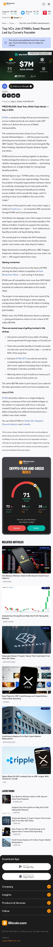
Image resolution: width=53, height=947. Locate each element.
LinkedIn (26, 424)
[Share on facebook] (4, 95)
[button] (30, 86)
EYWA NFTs (21, 358)
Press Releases (13, 23)
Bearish (17, 528)
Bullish (36, 528)
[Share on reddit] (13, 95)
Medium (14, 424)
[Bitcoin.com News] (9, 4)
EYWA (5, 117)
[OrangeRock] (16, 17)
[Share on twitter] (9, 95)
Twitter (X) (28, 420)
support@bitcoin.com (11, 941)
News (4, 23)
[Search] (44, 4)
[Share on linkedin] (18, 95)
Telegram (38, 420)
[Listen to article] (4, 86)
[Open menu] (49, 4)
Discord (5, 424)
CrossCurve (15, 209)
